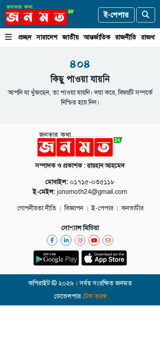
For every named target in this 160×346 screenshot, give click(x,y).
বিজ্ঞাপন (73, 208)
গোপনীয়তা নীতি (36, 208)
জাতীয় (70, 37)
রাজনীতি (125, 37)
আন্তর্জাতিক (97, 37)
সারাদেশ (47, 37)
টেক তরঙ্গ (94, 296)
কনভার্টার (132, 208)
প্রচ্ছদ (25, 37)
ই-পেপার (116, 14)
